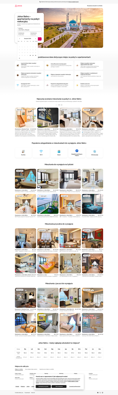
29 (32, 55)
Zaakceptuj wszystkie (43, 386)
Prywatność (27, 392)
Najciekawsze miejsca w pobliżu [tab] (46, 369)
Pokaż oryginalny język (73, 1)
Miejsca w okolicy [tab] (19, 369)
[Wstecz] (56, 105)
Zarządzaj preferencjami (74, 386)
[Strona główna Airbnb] (18, 6)
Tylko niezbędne (59, 386)
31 (19, 58)
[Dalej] (61, 105)
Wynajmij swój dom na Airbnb (94, 5)
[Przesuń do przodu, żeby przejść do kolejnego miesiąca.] (35, 38)
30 (35, 55)
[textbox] (23, 34)
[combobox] (29, 30)
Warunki (33, 392)
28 (30, 55)
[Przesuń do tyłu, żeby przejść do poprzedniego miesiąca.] (19, 38)
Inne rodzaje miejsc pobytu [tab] (31, 369)
